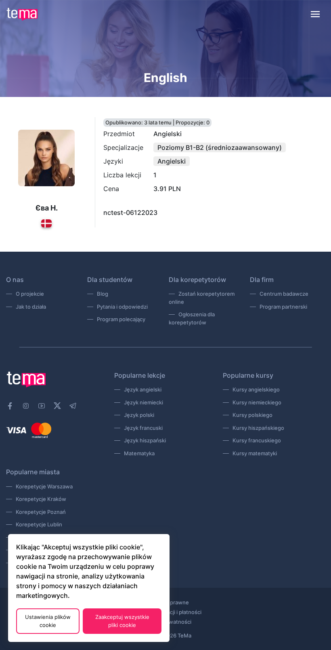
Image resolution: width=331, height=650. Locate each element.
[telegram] (73, 406)
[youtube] (42, 406)
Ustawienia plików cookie (48, 621)
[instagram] (26, 406)
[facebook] (10, 406)
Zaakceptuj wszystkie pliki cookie (122, 621)
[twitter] (57, 405)
